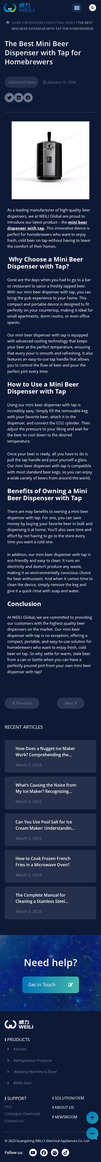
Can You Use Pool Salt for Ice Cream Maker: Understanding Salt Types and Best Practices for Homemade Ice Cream (45, 825)
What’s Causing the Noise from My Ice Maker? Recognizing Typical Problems (46, 788)
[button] (77, 7)
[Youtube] (33, 1152)
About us (63, 1107)
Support (15, 1098)
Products (17, 1039)
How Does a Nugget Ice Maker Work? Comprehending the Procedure (45, 752)
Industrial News (60, 22)
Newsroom (33, 22)
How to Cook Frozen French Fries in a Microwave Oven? (43, 862)
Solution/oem (68, 1098)
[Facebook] (44, 1152)
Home (16, 22)
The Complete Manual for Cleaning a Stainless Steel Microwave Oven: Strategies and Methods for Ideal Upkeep (46, 898)
